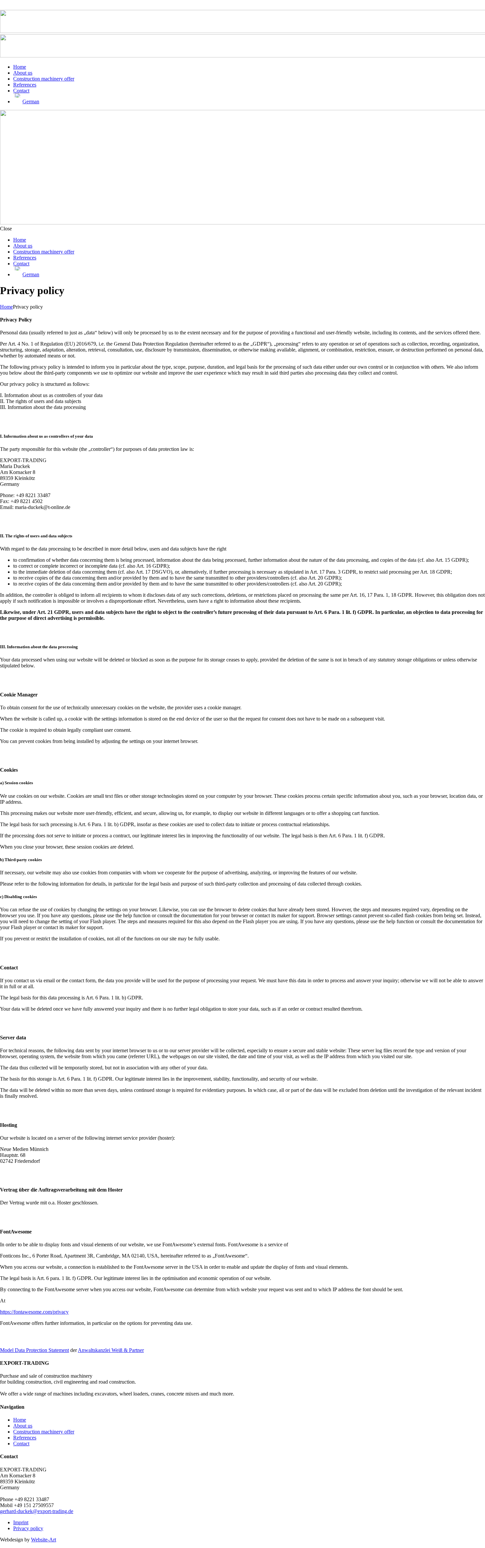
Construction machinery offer (43, 1431)
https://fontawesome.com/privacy (34, 1312)
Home (6, 307)
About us (22, 1426)
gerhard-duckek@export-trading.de (36, 1511)
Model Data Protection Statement (34, 1350)
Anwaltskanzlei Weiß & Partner (111, 1350)
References (24, 1437)
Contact (21, 1443)
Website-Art (43, 1539)
